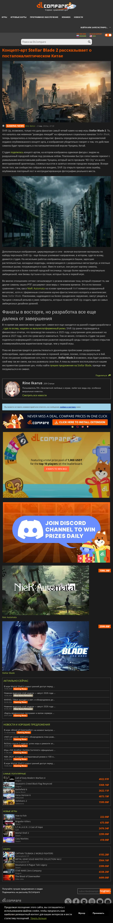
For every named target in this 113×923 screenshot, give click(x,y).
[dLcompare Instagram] (91, 901)
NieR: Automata (36, 288)
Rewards (66, 17)
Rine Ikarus (30, 126)
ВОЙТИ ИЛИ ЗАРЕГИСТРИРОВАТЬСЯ (97, 27)
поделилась (17, 152)
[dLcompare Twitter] (67, 901)
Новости (78, 17)
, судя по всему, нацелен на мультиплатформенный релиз (33, 328)
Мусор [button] (81, 913)
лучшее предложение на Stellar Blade (70, 365)
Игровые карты (18, 17)
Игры (4, 17)
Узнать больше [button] (38, 918)
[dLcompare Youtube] (99, 901)
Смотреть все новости (34, 395)
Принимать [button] (98, 913)
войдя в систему (68, 407)
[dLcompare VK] (83, 901)
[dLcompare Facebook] (75, 901)
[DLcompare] (11, 900)
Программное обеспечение (44, 17)
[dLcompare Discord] (107, 901)
